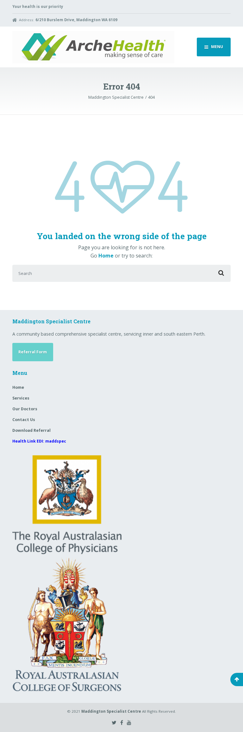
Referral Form (32, 352)
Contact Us (23, 419)
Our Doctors (24, 409)
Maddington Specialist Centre (111, 711)
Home (106, 255)
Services (20, 398)
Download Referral (31, 430)
